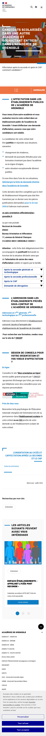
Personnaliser (23, 716)
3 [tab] (28, 613)
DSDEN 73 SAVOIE (8, 649)
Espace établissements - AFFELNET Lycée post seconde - (22, 584)
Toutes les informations (11, 466)
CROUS (4, 685)
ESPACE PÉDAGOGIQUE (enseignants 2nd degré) (19, 661)
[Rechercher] (31, 7)
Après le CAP (10, 281)
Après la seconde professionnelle (20, 276)
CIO (20, 420)
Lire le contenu (23, 602)
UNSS (4, 669)
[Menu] (41, 7)
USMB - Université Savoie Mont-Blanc (14, 681)
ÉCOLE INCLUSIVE (8, 657)
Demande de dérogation (16, 285)
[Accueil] (8, 7)
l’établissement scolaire (29, 416)
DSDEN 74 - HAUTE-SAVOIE (11, 653)
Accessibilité (36, 7)
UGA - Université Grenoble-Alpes (13, 677)
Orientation (9, 507)
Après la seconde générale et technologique (18, 271)
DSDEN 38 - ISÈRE (8, 645)
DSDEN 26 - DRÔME (8, 641)
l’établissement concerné (22, 324)
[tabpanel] (23, 574)
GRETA (4, 673)
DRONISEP (5, 665)
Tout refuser (23, 723)
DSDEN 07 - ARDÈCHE (9, 637)
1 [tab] (17, 613)
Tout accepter (23, 730)
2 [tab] (23, 613)
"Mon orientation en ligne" (29, 373)
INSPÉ (4, 689)
